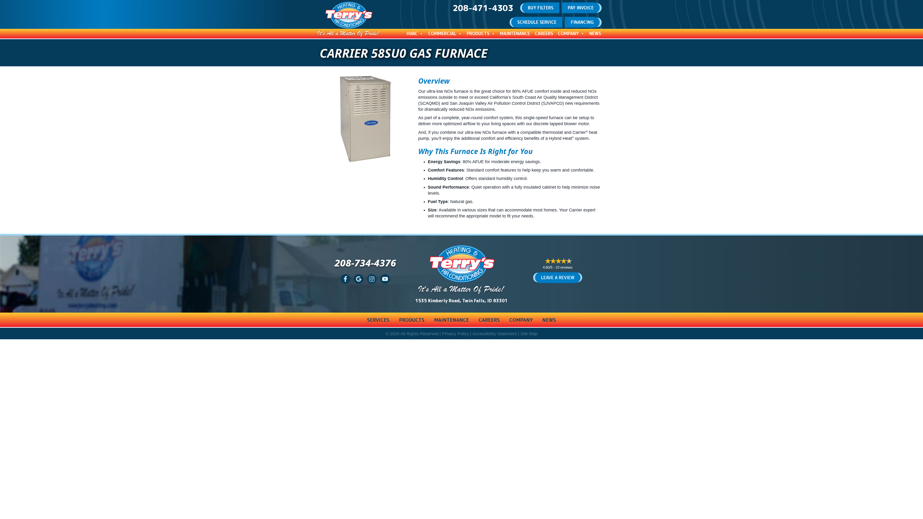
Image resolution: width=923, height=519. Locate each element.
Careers (544, 34)
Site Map (528, 333)
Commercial (442, 34)
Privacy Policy (455, 333)
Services (378, 319)
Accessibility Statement (494, 333)
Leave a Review (557, 278)
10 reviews (564, 267)
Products (478, 34)
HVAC (412, 34)
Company (568, 34)
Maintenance (515, 34)
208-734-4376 (365, 262)
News (595, 34)
